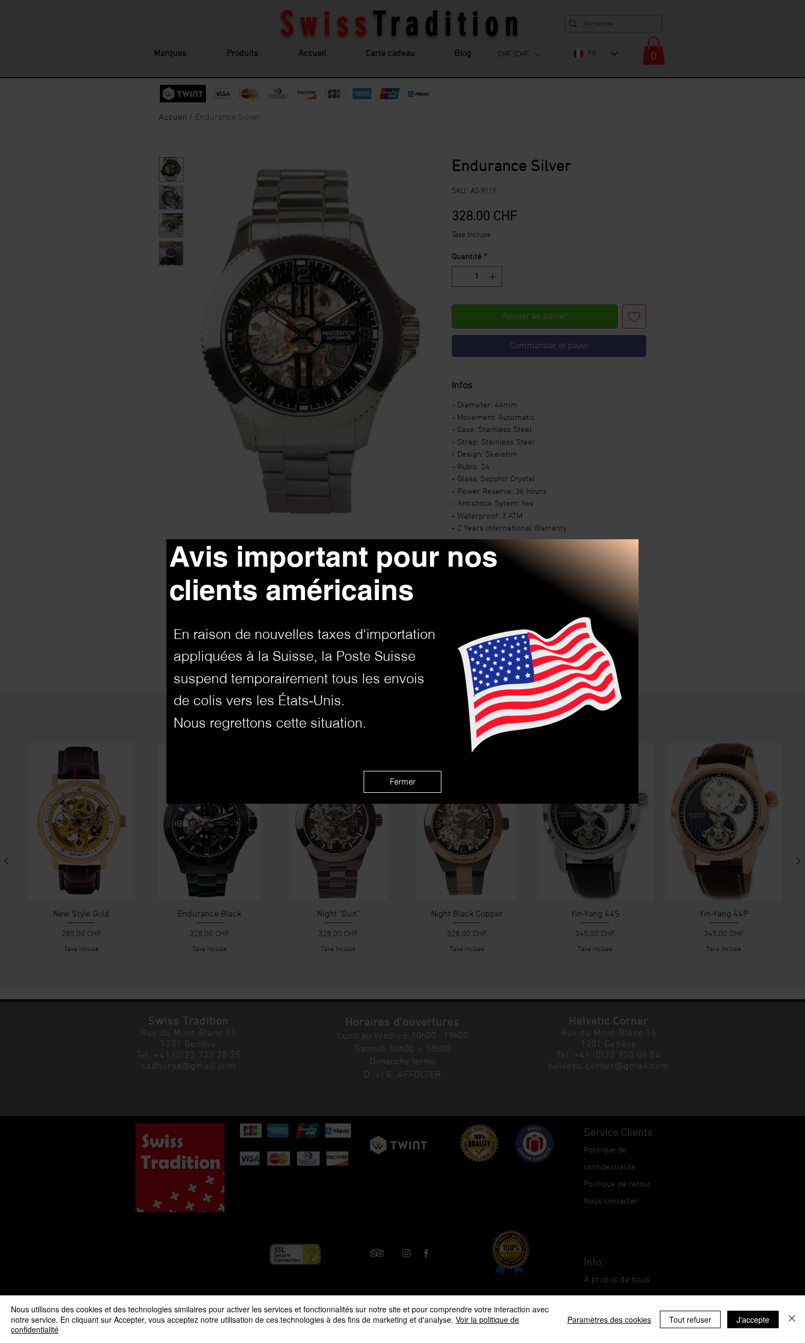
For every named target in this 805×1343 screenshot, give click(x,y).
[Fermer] (791, 1319)
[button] (402, 782)
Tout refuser (690, 1319)
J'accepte (753, 1319)
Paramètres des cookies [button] (609, 1319)
